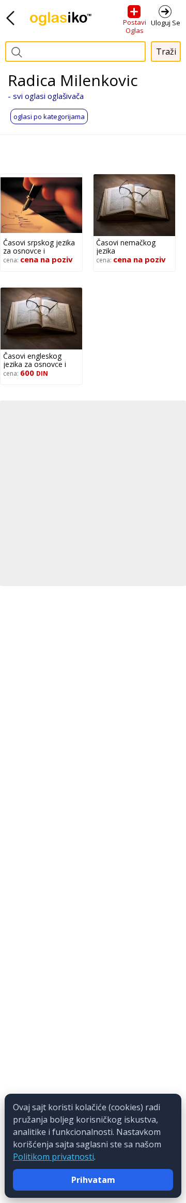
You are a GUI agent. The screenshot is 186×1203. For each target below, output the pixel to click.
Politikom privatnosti (53, 1156)
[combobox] (75, 51)
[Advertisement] (93, 493)
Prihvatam (93, 1179)
